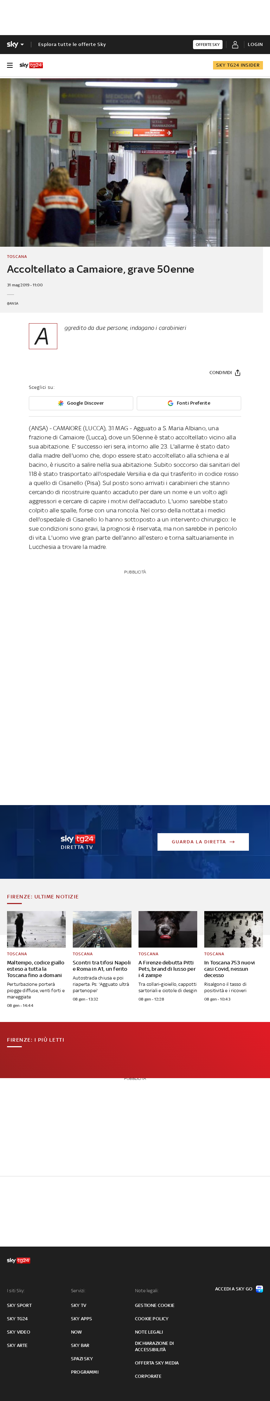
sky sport (19, 1305)
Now (76, 1332)
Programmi (84, 1372)
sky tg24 (17, 1318)
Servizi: (78, 1290)
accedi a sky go (233, 1289)
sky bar (80, 1345)
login (255, 44)
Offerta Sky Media (157, 1363)
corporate (148, 1376)
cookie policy (152, 1318)
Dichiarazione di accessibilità (154, 1346)
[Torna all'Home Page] (31, 65)
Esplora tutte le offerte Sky (72, 44)
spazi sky (82, 1358)
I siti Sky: (16, 1290)
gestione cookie (154, 1305)
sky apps (81, 1318)
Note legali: (147, 1290)
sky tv (78, 1305)
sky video (18, 1332)
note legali (149, 1332)
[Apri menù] (10, 65)
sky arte (17, 1345)
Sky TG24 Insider (238, 65)
